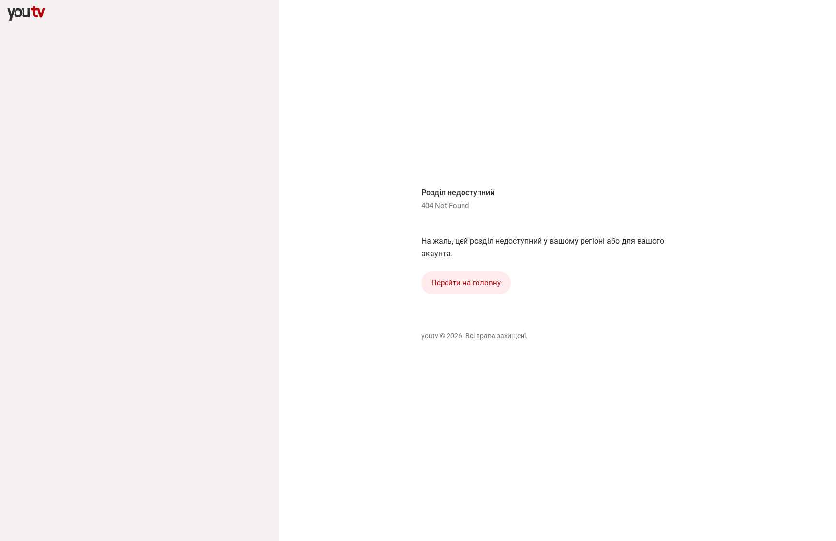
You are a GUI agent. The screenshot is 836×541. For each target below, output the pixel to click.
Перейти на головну (466, 282)
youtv (429, 336)
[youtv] (26, 13)
